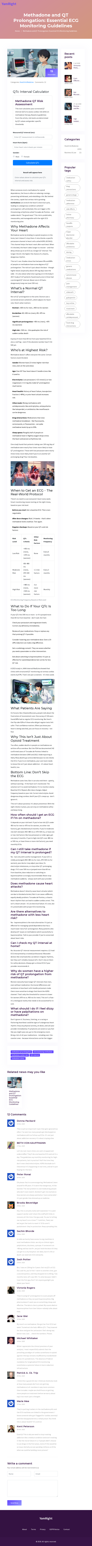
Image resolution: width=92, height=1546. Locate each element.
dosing (68, 252)
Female (27, 157)
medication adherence (70, 202)
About (24, 1529)
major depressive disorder (70, 235)
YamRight (9, 4)
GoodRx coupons (69, 224)
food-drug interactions (71, 324)
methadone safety (18, 1058)
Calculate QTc (32, 162)
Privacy (42, 1529)
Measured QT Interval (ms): (24, 132)
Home (17, 31)
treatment (70, 308)
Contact (67, 1529)
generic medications (71, 267)
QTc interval (35, 1055)
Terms (33, 1529)
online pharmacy (70, 216)
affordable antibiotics (70, 245)
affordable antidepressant (72, 315)
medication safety (70, 179)
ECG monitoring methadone (43, 1052)
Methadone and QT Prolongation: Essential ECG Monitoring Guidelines (15, 1097)
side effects (70, 209)
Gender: (16, 152)
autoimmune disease (71, 276)
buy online (70, 303)
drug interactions (71, 187)
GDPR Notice (54, 1529)
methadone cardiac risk (20, 1055)
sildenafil (69, 292)
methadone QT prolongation (21, 1052)
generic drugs (71, 195)
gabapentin (70, 297)
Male (17, 157)
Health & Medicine (27, 82)
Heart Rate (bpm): (20, 142)
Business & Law (70, 152)
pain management (71, 285)
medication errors (70, 259)
